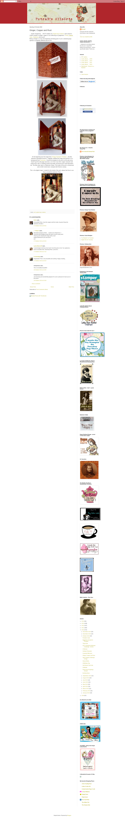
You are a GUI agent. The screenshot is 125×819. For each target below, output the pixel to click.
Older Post (71, 287)
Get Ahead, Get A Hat (88, 665)
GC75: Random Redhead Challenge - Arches (89, 646)
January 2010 (86, 693)
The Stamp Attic (86, 805)
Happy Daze (85, 794)
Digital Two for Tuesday (87, 239)
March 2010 (86, 688)
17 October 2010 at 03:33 (40, 241)
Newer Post (33, 287)
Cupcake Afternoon (87, 653)
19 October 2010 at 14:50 (40, 270)
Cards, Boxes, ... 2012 (86, 64)
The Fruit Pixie (85, 799)
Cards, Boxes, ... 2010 (86, 60)
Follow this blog (87, 111)
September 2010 (87, 675)
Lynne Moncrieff (38, 246)
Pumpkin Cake (86, 638)
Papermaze (85, 797)
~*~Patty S (36, 230)
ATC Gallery (84, 57)
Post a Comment (36, 283)
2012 (83, 625)
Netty (35, 220)
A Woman (85, 649)
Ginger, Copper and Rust (89, 655)
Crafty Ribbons (86, 791)
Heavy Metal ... (86, 661)
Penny (66, 35)
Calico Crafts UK (86, 786)
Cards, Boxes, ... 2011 (86, 62)
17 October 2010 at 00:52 (40, 225)
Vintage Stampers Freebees (59, 157)
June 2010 (85, 682)
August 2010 (86, 678)
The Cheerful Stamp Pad (88, 151)
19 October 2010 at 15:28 (40, 280)
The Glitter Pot (85, 802)
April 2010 (85, 686)
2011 (83, 627)
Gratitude (85, 667)
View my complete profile (86, 36)
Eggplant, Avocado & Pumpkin (88, 640)
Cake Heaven (84, 74)
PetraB (83, 29)
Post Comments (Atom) (42, 289)
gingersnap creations (41, 212)
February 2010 (86, 690)
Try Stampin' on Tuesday (87, 238)
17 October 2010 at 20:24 (40, 260)
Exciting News (86, 673)
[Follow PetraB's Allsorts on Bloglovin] (88, 82)
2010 (83, 629)
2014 (83, 621)
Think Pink (85, 643)
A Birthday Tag (86, 663)
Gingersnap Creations (58, 33)
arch (35, 212)
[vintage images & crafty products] (87, 571)
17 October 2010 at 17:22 (40, 251)
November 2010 (87, 633)
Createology (37, 256)
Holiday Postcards (87, 651)
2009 (83, 695)
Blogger (69, 815)
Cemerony (42, 160)
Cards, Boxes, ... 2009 (86, 59)
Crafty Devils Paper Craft (88, 789)
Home (52, 287)
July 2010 (85, 680)
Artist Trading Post (87, 783)
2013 (83, 623)
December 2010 (87, 631)
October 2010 (86, 636)
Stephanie (35, 37)
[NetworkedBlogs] (88, 109)
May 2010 (85, 684)
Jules (31, 37)
